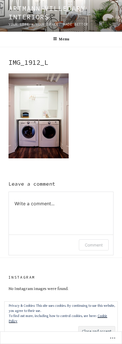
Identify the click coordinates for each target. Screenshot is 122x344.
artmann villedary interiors (47, 12)
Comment (94, 245)
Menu (64, 39)
